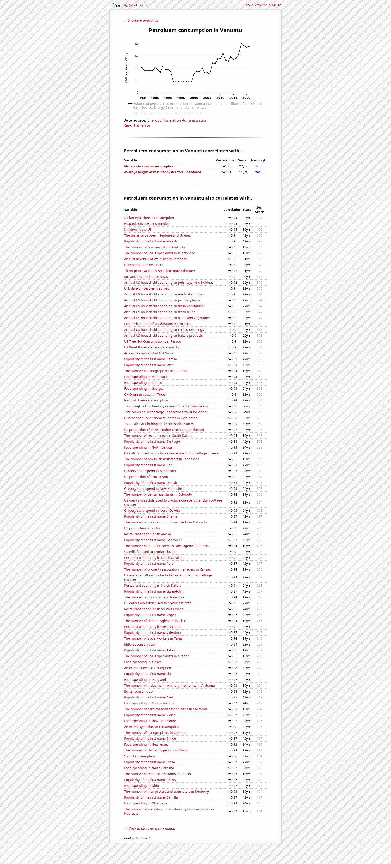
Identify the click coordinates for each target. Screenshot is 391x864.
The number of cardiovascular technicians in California (166, 709)
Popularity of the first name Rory (148, 563)
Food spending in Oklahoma (145, 803)
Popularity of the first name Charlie (150, 516)
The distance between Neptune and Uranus (157, 235)
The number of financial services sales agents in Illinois (166, 546)
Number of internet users (143, 265)
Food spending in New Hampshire (150, 721)
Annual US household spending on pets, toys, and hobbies (168, 282)
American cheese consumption (147, 668)
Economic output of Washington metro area (157, 324)
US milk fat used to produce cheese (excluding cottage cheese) (171, 453)
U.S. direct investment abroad (146, 288)
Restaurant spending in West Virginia (152, 626)
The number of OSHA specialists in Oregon (156, 656)
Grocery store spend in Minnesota (150, 471)
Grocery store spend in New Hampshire (154, 488)
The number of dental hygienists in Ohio (155, 621)
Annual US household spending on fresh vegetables (163, 306)
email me (261, 5)
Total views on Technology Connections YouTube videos (166, 412)
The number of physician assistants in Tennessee (161, 459)
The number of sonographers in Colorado (155, 732)
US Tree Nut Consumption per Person (152, 341)
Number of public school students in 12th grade (161, 418)
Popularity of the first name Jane (148, 365)
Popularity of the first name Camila (150, 359)
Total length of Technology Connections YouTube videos (166, 406)
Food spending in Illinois (143, 382)
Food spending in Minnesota (146, 376)
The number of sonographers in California (156, 371)
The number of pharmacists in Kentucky (154, 247)
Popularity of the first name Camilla (151, 797)
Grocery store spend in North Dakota (152, 510)
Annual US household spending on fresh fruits (159, 312)
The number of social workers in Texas (153, 638)
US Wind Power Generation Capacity (151, 347)
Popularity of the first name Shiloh (150, 738)
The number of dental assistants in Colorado (158, 494)
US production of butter (142, 528)
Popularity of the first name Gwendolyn (154, 591)
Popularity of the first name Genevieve (153, 540)
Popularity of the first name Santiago (152, 441)
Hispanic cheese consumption (147, 223)
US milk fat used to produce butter (150, 552)
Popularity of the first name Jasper (150, 615)
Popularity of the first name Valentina (152, 632)
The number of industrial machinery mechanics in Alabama (169, 685)
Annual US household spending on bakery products (163, 335)
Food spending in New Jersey (146, 744)
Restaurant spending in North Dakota (152, 585)
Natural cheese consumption (146, 400)
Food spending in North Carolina (149, 768)
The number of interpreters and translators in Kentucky (166, 791)
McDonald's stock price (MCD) (146, 276)
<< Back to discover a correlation (149, 828)
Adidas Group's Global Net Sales (148, 353)
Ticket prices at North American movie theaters (160, 271)
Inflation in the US (138, 229)
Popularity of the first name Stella (149, 762)
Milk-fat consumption (140, 644)
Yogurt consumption (139, 756)
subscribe (275, 5)
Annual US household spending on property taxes (162, 300)
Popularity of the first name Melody (151, 241)
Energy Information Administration (177, 120)
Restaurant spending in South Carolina (154, 609)
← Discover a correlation (141, 20)
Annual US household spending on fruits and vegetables (167, 318)
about (249, 5)
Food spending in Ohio (141, 785)
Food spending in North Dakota (148, 447)
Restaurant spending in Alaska (147, 534)
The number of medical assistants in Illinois (157, 774)
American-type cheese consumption (151, 727)
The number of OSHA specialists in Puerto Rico (159, 253)
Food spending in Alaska (142, 662)
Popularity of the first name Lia (147, 674)
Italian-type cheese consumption (149, 218)
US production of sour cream (146, 477)
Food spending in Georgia (144, 388)
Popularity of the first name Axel (148, 697)
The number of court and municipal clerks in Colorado (165, 522)
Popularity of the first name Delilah (150, 482)
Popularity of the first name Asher (149, 650)
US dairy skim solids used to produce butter (157, 603)
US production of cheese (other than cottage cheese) (164, 429)
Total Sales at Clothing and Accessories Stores (159, 424)
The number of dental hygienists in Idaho (156, 750)
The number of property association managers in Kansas (167, 569)
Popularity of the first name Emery (150, 780)
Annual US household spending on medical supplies (164, 294)
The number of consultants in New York (154, 597)
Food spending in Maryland (145, 679)
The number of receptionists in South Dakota (158, 435)
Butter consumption (139, 691)
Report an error (137, 125)
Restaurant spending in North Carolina (154, 557)
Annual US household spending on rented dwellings (164, 329)
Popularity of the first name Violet (149, 715)
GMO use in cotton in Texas (145, 394)
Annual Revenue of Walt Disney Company (155, 259)
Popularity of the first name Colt (148, 465)
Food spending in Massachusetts (149, 703)
